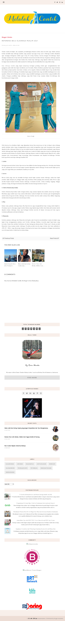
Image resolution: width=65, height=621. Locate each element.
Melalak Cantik (7, 45)
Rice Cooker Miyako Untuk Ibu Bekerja (15, 446)
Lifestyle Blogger (41, 463)
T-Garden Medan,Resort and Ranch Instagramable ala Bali (35, 494)
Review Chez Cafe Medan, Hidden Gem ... (38, 264)
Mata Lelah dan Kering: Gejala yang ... (24, 264)
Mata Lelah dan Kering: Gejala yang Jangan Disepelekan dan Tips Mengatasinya (26, 428)
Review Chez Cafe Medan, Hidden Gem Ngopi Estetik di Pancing (21, 437)
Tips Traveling (33, 468)
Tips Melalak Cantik (22, 468)
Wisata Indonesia (10, 472)
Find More (32, 377)
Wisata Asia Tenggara (46, 468)
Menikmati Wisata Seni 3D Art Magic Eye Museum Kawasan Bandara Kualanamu (35, 512)
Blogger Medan (7, 37)
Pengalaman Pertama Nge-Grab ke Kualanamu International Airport (36, 503)
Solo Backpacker (10, 468)
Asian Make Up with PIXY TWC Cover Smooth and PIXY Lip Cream (36, 520)
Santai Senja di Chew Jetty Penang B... (10, 264)
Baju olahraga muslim (8, 66)
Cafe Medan (20, 463)
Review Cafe (52, 463)
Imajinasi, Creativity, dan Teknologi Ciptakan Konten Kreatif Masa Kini (35, 529)
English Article (30, 463)
